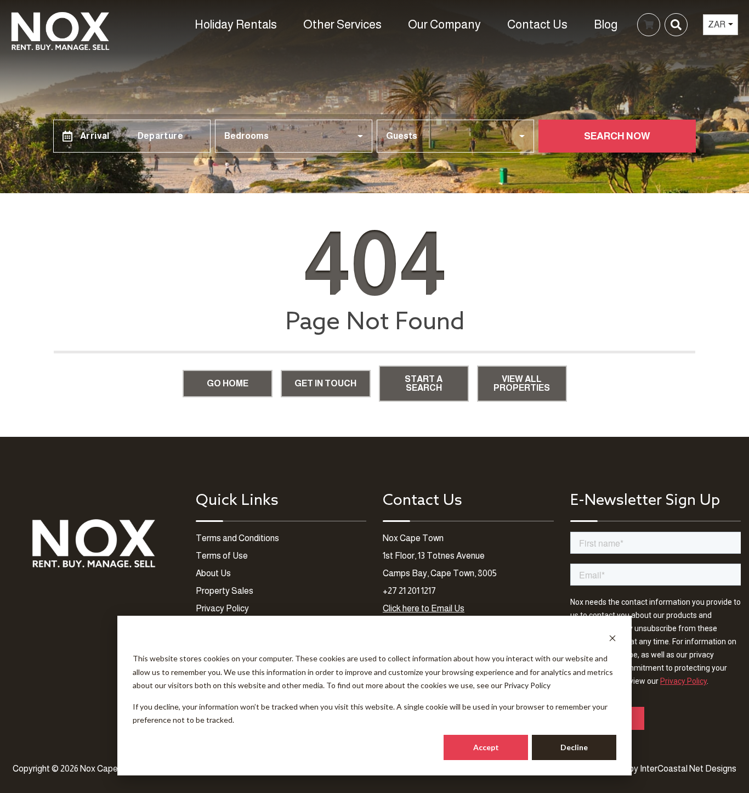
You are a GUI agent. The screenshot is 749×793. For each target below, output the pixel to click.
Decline (574, 747)
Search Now (617, 136)
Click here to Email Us (423, 608)
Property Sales (224, 590)
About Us (213, 573)
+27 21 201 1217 (409, 590)
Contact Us (537, 24)
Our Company (444, 24)
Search (489, 24)
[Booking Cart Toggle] (648, 24)
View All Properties (521, 383)
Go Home (227, 383)
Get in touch (325, 383)
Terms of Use (222, 555)
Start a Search (423, 383)
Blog (605, 24)
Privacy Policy (527, 685)
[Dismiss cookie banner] (612, 638)
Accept (486, 747)
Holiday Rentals (236, 24)
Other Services (342, 24)
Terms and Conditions (237, 538)
